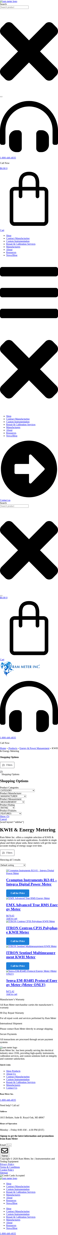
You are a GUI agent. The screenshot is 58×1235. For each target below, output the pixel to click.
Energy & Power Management (34, 748)
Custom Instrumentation (18, 241)
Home (3, 748)
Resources (11, 252)
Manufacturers (13, 246)
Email (3, 1145)
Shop (8, 235)
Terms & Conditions (10, 1167)
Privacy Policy (7, 1164)
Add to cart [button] (11, 918)
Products (13, 748)
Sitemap (4, 1172)
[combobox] (14, 7)
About (9, 249)
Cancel (3, 819)
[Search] (1, 96)
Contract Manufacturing (18, 238)
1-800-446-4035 (8, 157)
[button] (29, 335)
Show (4, 816)
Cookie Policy (7, 1170)
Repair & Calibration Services (20, 244)
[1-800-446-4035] (29, 155)
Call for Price (18, 893)
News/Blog (11, 255)
